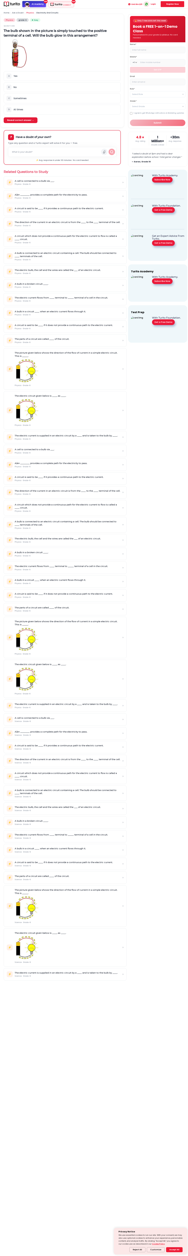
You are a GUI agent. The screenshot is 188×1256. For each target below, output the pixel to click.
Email (132, 76)
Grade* (133, 101)
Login (153, 4)
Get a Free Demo (163, 209)
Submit (158, 122)
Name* (133, 44)
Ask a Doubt (18, 12)
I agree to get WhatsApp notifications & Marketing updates (159, 113)
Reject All (137, 1249)
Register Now (172, 4)
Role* (132, 89)
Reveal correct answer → (20, 120)
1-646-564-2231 (136, 4)
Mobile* (133, 57)
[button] (62, 76)
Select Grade (138, 106)
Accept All (174, 1249)
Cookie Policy (158, 1244)
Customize (155, 1249)
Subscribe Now (162, 179)
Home (6, 12)
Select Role (137, 94)
